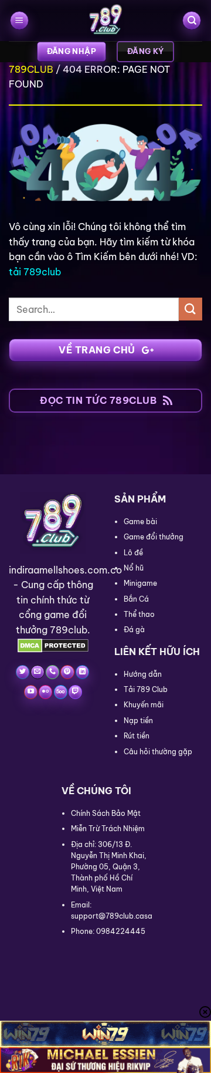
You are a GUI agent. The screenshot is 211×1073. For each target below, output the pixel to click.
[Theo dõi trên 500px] (60, 692)
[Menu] (19, 21)
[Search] (191, 21)
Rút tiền (136, 735)
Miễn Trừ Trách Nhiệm (108, 828)
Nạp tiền (138, 720)
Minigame (140, 583)
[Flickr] (45, 692)
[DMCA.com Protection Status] (53, 645)
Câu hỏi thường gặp (158, 751)
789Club (31, 69)
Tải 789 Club (146, 689)
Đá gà (134, 629)
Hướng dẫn (143, 674)
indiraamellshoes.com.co (65, 570)
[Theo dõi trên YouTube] (31, 692)
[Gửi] (190, 309)
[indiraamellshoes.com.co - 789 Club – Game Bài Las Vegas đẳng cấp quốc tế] (105, 20)
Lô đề (133, 552)
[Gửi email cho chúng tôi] (37, 672)
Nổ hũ (134, 568)
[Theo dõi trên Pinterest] (67, 672)
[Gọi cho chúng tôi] (52, 672)
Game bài (140, 521)
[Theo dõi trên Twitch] (75, 692)
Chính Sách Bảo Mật (106, 813)
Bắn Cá (136, 599)
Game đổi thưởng (153, 536)
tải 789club (35, 272)
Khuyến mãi (144, 704)
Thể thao (139, 614)
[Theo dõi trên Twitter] (22, 672)
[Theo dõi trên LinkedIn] (82, 672)
